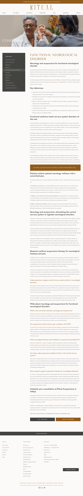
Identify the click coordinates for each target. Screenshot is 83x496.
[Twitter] (44, 487)
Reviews (4, 454)
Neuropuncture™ (27, 450)
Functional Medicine (27, 454)
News (3, 457)
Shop (54, 12)
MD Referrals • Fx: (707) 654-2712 (51, 447)
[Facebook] (39, 487)
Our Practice (5, 445)
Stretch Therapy (26, 476)
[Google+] (41, 487)
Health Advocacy (27, 457)
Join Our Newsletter (41, 433)
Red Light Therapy (27, 473)
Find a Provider (5, 447)
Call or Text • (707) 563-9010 (50, 445)
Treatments (29, 12)
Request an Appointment (68, 419)
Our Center (4, 450)
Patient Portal (47, 452)
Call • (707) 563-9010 (42, 419)
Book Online (46, 450)
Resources (66, 12)
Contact (78, 12)
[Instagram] (43, 487)
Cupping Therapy (27, 452)
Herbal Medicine (26, 459)
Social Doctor (58, 483)
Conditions (43, 12)
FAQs (45, 454)
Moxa (24, 469)
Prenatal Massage (27, 471)
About (4, 12)
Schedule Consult (71, 469)
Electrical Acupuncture (28, 447)
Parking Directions (48, 457)
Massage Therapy (27, 466)
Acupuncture (26, 445)
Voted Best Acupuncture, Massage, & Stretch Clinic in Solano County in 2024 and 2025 (41, 1)
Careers (4, 452)
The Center (16, 12)
